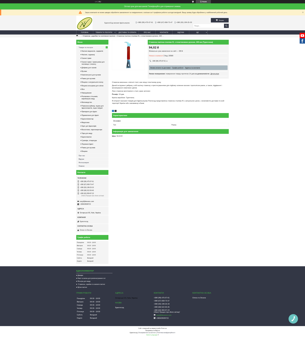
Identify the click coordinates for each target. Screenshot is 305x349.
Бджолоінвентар (87, 119)
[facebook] (113, 111)
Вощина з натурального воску (92, 82)
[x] (116, 111)
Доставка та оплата (127, 32)
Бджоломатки (87, 137)
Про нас (147, 32)
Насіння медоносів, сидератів (92, 51)
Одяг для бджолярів (89, 126)
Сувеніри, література (89, 140)
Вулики (84, 71)
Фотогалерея (84, 162)
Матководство (87, 102)
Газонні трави (86, 58)
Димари (80, 275)
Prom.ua (164, 328)
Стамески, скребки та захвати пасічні (91, 284)
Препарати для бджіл (89, 111)
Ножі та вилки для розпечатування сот (92, 278)
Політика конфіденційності (166, 332)
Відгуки (181, 32)
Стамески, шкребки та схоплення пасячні (99, 36)
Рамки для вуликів (88, 78)
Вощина (84, 151)
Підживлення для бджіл (90, 115)
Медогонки (85, 122)
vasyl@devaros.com (87, 201)
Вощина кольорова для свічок (92, 86)
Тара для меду (87, 133)
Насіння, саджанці (88, 55)
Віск (83, 89)
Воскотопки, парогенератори (92, 130)
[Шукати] (226, 26)
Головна (84, 32)
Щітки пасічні (82, 287)
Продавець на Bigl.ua (152, 330)
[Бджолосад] (84, 29)
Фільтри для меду (84, 281)
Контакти (164, 32)
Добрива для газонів (89, 68)
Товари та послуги (104, 32)
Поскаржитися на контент (147, 332)
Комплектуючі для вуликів (91, 75)
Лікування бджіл (87, 144)
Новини (81, 166)
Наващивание (87, 93)
